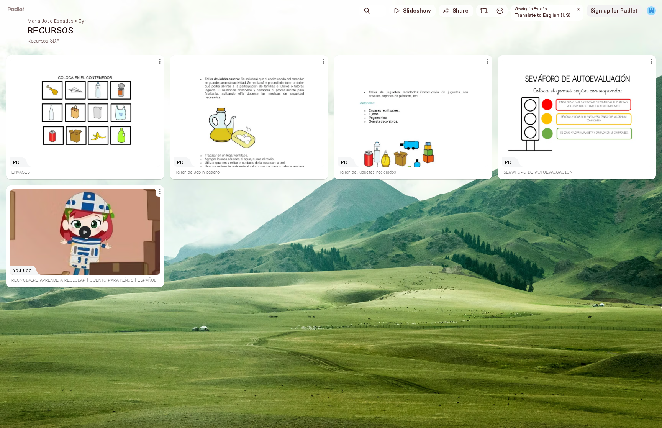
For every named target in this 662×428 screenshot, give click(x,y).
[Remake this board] (484, 11)
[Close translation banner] (578, 9)
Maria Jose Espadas (51, 21)
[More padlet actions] (500, 11)
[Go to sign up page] (651, 11)
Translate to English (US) (543, 15)
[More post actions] (160, 61)
